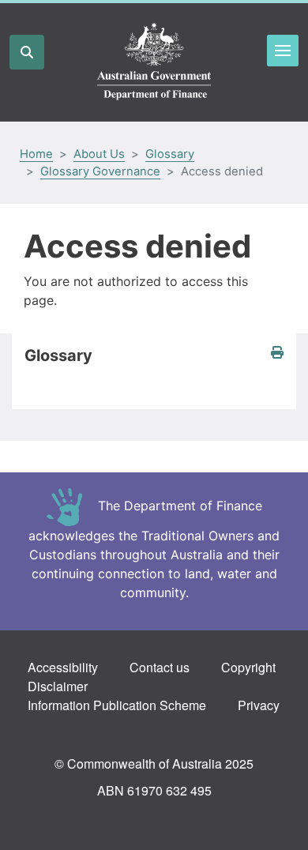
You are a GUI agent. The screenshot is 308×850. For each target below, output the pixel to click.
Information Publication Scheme (117, 705)
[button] (277, 352)
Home (36, 154)
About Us (99, 154)
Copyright (248, 667)
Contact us (160, 667)
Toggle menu (283, 50)
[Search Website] (26, 52)
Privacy (259, 705)
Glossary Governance (100, 171)
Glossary (169, 154)
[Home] (154, 62)
